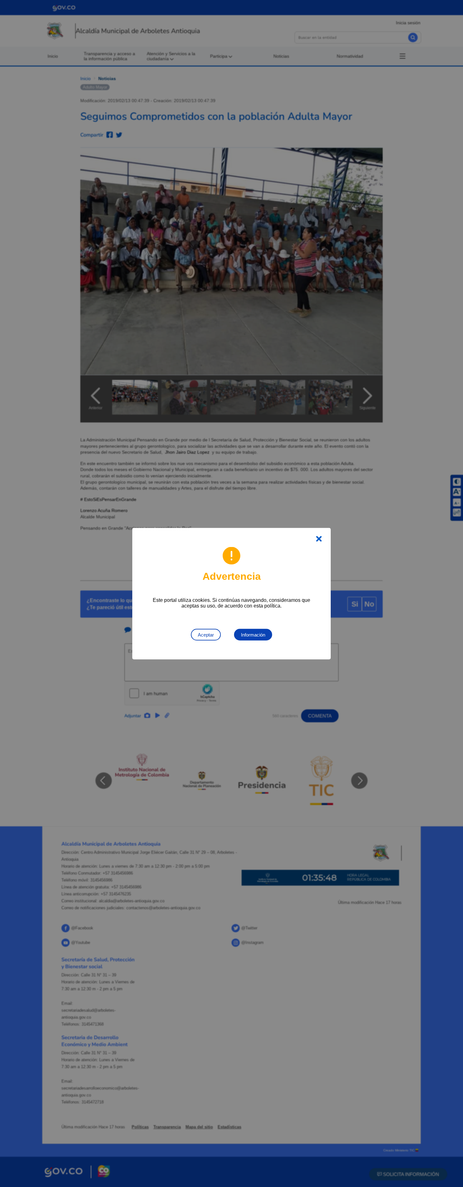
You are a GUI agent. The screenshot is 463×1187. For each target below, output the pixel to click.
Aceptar (206, 634)
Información (253, 634)
